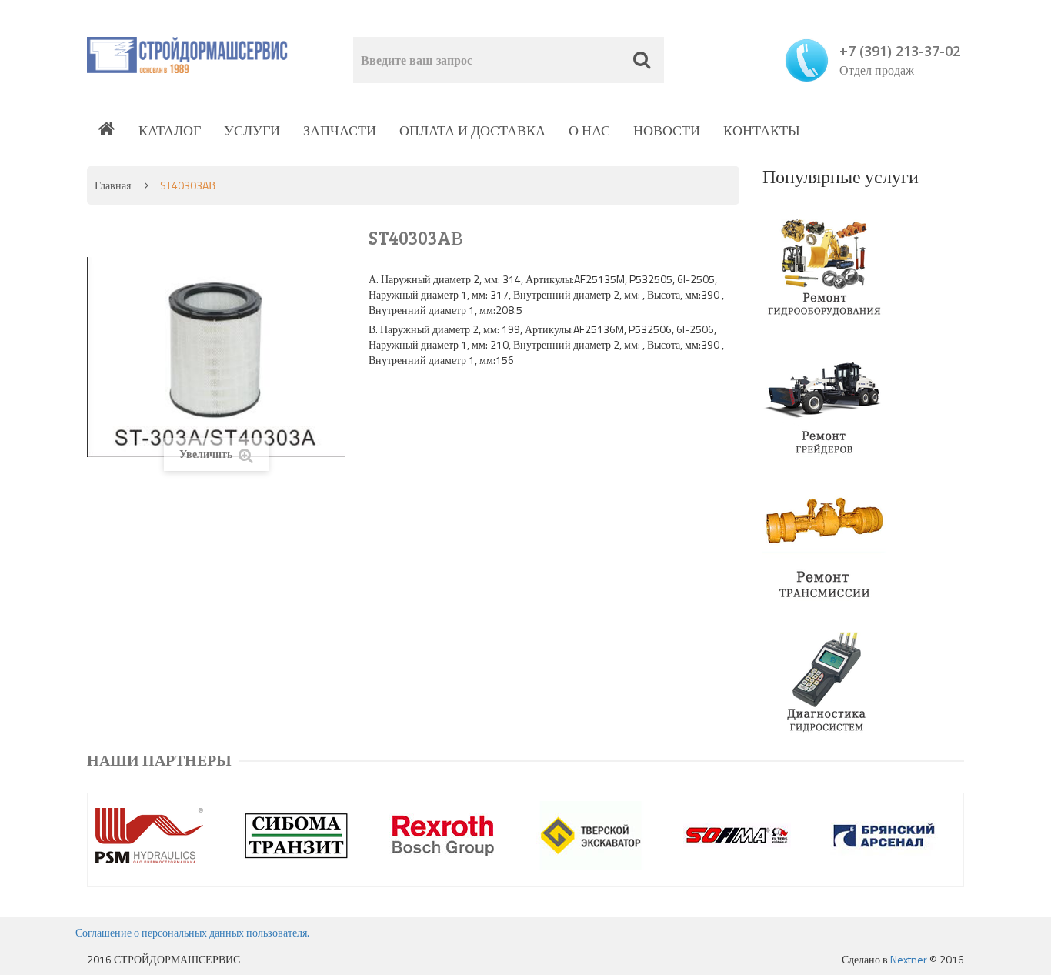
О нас (589, 130)
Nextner (908, 959)
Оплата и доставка (472, 130)
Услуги (252, 130)
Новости (666, 130)
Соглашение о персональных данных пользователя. (192, 932)
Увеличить (207, 454)
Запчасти (339, 130)
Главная (113, 185)
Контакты (761, 130)
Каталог (169, 130)
